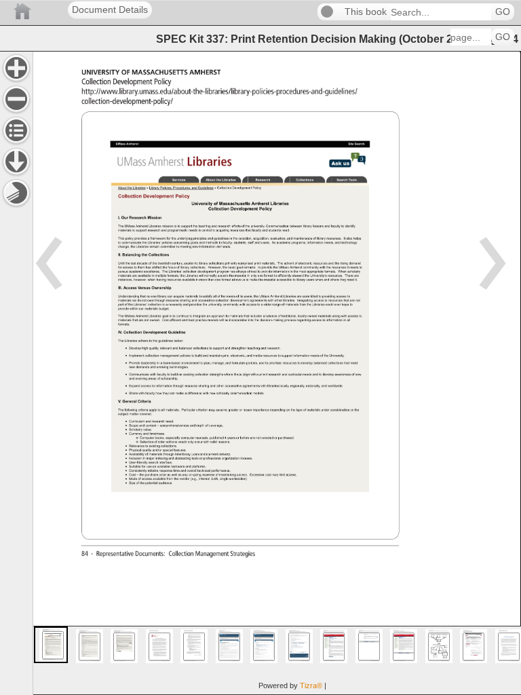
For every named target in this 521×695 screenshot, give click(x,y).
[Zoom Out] (16, 99)
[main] (277, 373)
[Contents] (16, 130)
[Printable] (16, 192)
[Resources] (16, 161)
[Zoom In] (16, 67)
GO (502, 11)
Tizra (311, 685)
